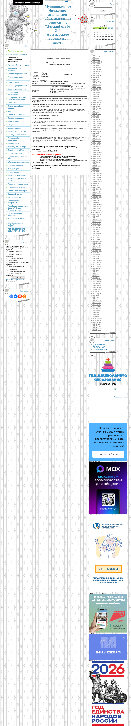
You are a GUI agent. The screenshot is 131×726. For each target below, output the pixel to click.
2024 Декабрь (96, 306)
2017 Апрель (96, 166)
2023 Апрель (96, 272)
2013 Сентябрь (97, 100)
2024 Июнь (96, 297)
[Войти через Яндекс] (20, 296)
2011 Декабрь (96, 67)
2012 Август (96, 81)
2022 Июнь (96, 258)
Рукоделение (13, 260)
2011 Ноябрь (96, 65)
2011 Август (96, 60)
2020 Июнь (96, 218)
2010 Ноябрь (96, 56)
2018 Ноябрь (96, 191)
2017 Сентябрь (97, 173)
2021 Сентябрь (97, 241)
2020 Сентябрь (97, 220)
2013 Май (95, 94)
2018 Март (95, 183)
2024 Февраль (97, 289)
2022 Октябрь (96, 262)
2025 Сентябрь (97, 318)
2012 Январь (96, 69)
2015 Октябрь (96, 139)
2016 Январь (96, 144)
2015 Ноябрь (96, 141)
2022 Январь (96, 249)
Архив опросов (19, 279)
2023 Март (95, 270)
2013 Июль (96, 98)
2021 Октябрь (96, 243)
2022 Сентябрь (97, 260)
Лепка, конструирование (17, 271)
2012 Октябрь (96, 85)
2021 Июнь (96, 237)
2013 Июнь (96, 96)
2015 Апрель (96, 131)
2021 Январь (96, 227)
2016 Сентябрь (97, 152)
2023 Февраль (97, 268)
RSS (66, 1)
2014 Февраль (97, 110)
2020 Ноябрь (96, 224)
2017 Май (95, 168)
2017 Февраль (97, 162)
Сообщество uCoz (99, 346)
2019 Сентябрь (97, 204)
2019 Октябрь (96, 206)
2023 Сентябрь (97, 279)
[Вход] (36, 32)
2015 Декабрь (96, 143)
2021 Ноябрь (96, 245)
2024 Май (95, 295)
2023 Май (95, 274)
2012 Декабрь (96, 87)
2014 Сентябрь (97, 121)
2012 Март (95, 73)
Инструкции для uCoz (100, 349)
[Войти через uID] (11, 296)
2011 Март (95, 58)
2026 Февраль (97, 328)
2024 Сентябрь (97, 301)
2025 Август (96, 316)
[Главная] (36, 20)
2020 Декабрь (96, 225)
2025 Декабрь (96, 324)
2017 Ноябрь (96, 177)
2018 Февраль (97, 181)
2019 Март (95, 198)
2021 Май (95, 235)
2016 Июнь (96, 150)
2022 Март (95, 252)
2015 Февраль (97, 129)
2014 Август (96, 119)
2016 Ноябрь (96, 156)
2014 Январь (96, 108)
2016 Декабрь (96, 158)
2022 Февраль (97, 251)
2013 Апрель (96, 92)
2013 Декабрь (96, 106)
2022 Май (95, 256)
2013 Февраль (97, 88)
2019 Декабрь (96, 210)
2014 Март (95, 112)
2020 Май (95, 216)
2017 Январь (96, 160)
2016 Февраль (97, 146)
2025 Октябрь (96, 320)
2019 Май (95, 200)
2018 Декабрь (96, 193)
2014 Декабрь (96, 125)
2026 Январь (96, 326)
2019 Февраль (97, 197)
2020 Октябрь (96, 222)
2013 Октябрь (96, 102)
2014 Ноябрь (96, 123)
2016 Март (95, 148)
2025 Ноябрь (96, 322)
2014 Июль (96, 117)
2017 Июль (96, 171)
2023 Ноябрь (96, 283)
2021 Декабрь (96, 247)
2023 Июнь (96, 276)
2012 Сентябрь (97, 83)
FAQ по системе (98, 347)
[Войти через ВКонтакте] (16, 296)
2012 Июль (96, 79)
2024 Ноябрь (96, 305)
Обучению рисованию (16, 258)
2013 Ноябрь (96, 104)
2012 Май (95, 77)
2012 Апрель (96, 75)
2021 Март (95, 231)
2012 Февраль (97, 71)
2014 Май (95, 115)
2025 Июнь (96, 314)
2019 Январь (96, 195)
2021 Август (96, 239)
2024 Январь (96, 287)
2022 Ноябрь (96, 264)
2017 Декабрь (96, 179)
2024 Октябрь (96, 303)
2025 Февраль (97, 308)
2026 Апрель (96, 330)
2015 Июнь (96, 135)
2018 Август (96, 187)
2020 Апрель (96, 214)
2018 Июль (96, 185)
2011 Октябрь (96, 63)
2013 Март (95, 90)
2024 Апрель (96, 293)
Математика (13, 269)
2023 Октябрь (96, 281)
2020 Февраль (97, 212)
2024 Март (95, 291)
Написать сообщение (108, 454)
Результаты (9, 279)
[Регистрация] (36, 26)
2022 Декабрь (96, 266)
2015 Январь (96, 127)
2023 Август (96, 278)
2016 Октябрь (96, 154)
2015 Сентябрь (97, 137)
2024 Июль (96, 299)
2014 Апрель (96, 114)
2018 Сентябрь (97, 189)
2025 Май (95, 312)
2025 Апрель (96, 310)
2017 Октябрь (96, 175)
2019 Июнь (96, 202)
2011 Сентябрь (97, 61)
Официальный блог (99, 344)
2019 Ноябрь (96, 208)
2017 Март (95, 164)
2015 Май (95, 133)
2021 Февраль (97, 229)
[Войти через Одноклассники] (24, 296)
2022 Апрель (96, 254)
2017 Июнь (96, 170)
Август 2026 (103, 26)
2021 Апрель (96, 233)
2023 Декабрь (96, 285)
